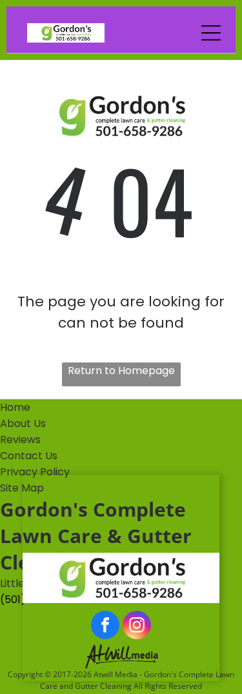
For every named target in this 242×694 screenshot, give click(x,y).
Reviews (20, 439)
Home (15, 407)
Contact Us (28, 455)
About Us (23, 423)
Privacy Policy (35, 471)
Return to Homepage (121, 370)
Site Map (22, 488)
